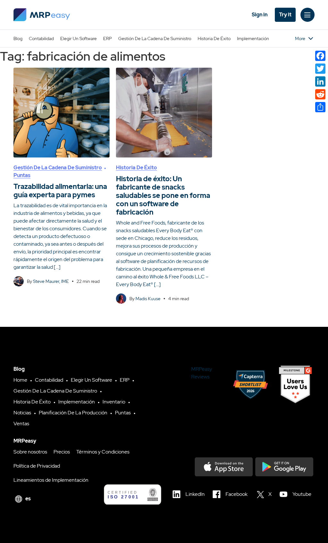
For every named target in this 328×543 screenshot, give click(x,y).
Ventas (21, 423)
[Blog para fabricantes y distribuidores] (41, 14)
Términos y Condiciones (102, 451)
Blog (17, 38)
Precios (61, 451)
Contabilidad (41, 38)
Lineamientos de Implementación (50, 480)
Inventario (113, 401)
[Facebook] (320, 55)
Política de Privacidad (36, 465)
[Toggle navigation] (307, 15)
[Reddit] (320, 94)
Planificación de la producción (73, 412)
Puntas (21, 175)
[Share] (320, 107)
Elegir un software (78, 38)
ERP (107, 38)
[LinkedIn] (320, 81)
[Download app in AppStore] (223, 467)
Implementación (253, 38)
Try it (285, 14)
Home (20, 380)
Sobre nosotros (30, 451)
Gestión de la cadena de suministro (154, 38)
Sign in (259, 14)
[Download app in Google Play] (284, 467)
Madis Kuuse (147, 298)
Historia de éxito (214, 38)
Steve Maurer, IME (51, 281)
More (300, 38)
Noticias (22, 412)
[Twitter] (320, 68)
